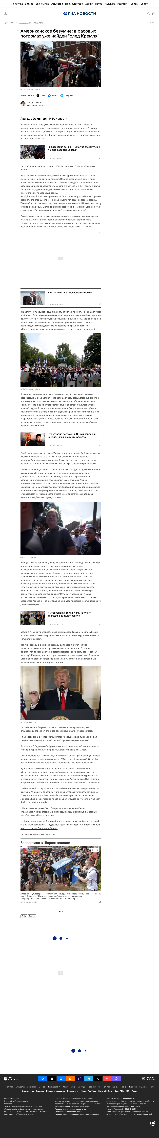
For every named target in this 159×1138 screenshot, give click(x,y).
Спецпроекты (28, 1091)
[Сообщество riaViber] (116, 1078)
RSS (127, 1091)
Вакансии (8, 1104)
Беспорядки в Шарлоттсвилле (45, 843)
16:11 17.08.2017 (11, 23)
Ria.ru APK (119, 1091)
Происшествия (53, 1087)
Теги (152, 1087)
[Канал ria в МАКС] (42, 1078)
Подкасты (132, 1087)
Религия (106, 1087)
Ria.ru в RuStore (105, 1091)
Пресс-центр (73, 1091)
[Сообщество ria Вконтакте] (61, 1078)
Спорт (65, 1087)
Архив (134, 1091)
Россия (32, 916)
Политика (10, 1087)
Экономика (32, 1087)
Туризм (115, 1087)
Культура (81, 1087)
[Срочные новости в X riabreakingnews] (107, 1078)
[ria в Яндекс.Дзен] (51, 1078)
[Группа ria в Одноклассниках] (70, 1078)
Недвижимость (94, 1087)
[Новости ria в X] (97, 1078)
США (24, 916)
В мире (42, 1087)
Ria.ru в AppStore (88, 1091)
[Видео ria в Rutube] (79, 1078)
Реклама (40, 1091)
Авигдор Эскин (34, 102)
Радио (123, 1087)
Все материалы (32, 105)
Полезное (143, 1087)
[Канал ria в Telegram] (88, 1078)
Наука (72, 1087)
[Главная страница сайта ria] (80, 13)
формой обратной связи (129, 1106)
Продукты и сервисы (55, 1091)
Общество (20, 1087)
